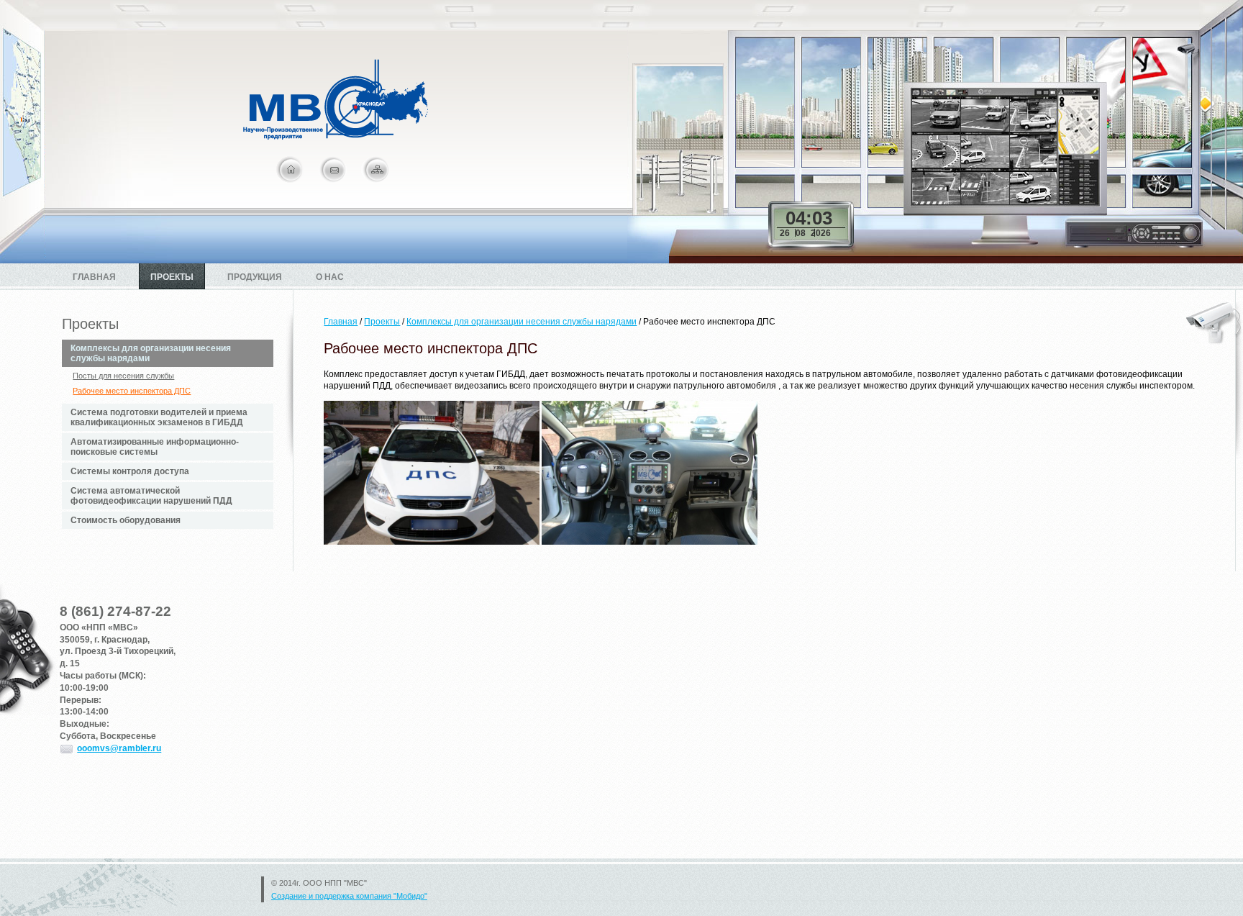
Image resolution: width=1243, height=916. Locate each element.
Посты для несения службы (123, 375)
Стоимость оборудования (125, 520)
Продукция (254, 277)
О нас (330, 277)
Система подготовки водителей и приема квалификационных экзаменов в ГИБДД (158, 417)
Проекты (171, 277)
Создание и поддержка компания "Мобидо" (349, 896)
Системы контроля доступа (129, 471)
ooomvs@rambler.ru (119, 748)
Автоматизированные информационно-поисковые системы (154, 447)
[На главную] (335, 137)
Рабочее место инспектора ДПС (132, 390)
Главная (94, 277)
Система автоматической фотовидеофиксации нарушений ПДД (151, 496)
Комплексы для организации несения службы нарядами (150, 353)
